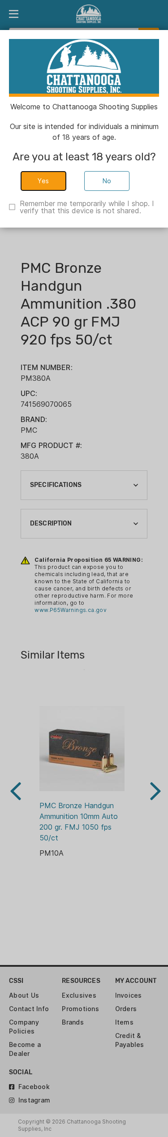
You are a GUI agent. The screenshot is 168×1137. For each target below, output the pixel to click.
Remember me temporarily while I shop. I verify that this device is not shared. (87, 207)
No (107, 181)
